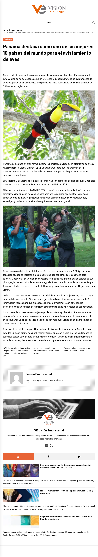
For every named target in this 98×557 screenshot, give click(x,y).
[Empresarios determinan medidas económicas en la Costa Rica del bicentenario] (21, 521)
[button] (49, 22)
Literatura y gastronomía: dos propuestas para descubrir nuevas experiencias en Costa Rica (65, 466)
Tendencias (8, 39)
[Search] (93, 22)
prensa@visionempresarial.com (46, 380)
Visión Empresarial (39, 374)
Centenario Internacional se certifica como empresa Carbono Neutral (46, 350)
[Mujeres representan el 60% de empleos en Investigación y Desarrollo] (21, 495)
